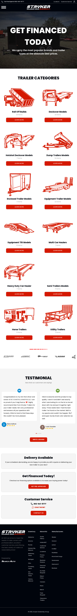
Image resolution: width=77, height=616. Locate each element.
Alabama (31, 537)
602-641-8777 (39, 504)
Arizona (30, 541)
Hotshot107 (43, 542)
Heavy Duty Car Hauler (19, 285)
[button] (4, 7)
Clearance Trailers (43, 599)
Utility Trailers (57, 329)
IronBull (54, 549)
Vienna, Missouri (30, 580)
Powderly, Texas (31, 567)
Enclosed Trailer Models (19, 198)
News (41, 586)
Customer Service (66, 2)
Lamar (54, 545)
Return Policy (42, 577)
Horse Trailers (19, 329)
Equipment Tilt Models (19, 242)
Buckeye (54, 568)
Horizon (54, 541)
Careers (42, 582)
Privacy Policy (42, 556)
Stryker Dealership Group (41, 612)
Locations (56, 2)
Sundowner (55, 560)
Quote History (42, 537)
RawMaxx (54, 553)
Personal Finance (42, 566)
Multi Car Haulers (58, 242)
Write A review (38, 439)
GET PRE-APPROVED (38, 486)
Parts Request (42, 594)
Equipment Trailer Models (58, 198)
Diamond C (55, 564)
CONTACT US (38, 513)
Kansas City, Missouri (31, 549)
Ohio (29, 563)
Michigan (31, 559)
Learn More (19, 120)
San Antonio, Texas (30, 574)
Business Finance (42, 561)
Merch (42, 590)
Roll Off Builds (19, 111)
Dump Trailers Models (57, 155)
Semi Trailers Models (58, 285)
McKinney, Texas (31, 554)
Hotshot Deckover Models (19, 155)
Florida (30, 545)
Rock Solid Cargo (57, 556)
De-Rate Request (42, 572)
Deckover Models (58, 111)
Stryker (54, 537)
